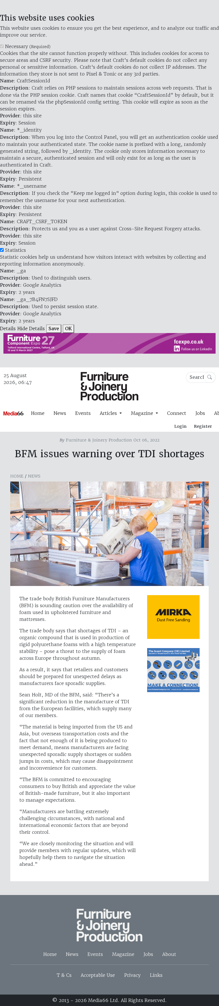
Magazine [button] (143, 413)
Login (180, 426)
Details (8, 328)
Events (83, 413)
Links (156, 975)
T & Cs (64, 975)
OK (68, 329)
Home (37, 413)
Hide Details (31, 328)
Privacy (132, 975)
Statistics (15, 250)
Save (53, 329)
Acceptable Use (98, 975)
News (60, 413)
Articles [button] (109, 413)
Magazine (123, 954)
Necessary (27, 46)
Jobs (200, 413)
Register (203, 426)
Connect (176, 413)
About (169, 954)
